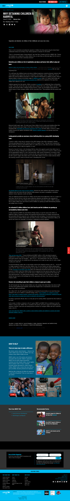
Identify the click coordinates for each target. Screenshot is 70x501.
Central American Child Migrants (20, 413)
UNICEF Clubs (27, 483)
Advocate (26, 477)
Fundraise (26, 480)
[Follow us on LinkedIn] (58, 482)
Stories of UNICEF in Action (62, 477)
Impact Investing (27, 481)
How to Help (27, 475)
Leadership (14, 480)
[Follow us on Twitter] (55, 482)
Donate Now (53, 2)
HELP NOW (11, 47)
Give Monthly (63, 2)
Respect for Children (6, 486)
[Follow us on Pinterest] (64, 482)
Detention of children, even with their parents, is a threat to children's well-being (23, 67)
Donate (26, 478)
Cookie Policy (24, 496)
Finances (13, 478)
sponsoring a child (19, 327)
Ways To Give (27, 484)
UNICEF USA (9, 6)
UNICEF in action (10, 10)
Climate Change (5, 481)
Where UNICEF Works (6, 487)
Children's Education (6, 477)
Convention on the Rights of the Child (21, 269)
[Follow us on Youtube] (60, 482)
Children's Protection (6, 480)
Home (4, 10)
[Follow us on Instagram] (62, 482)
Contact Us (15, 491)
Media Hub (65, 474)
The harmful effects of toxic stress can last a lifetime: (21, 190)
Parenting (4, 484)
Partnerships (14, 481)
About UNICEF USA (15, 475)
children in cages (37, 78)
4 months (39, 84)
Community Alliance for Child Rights (17, 484)
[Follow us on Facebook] (53, 482)
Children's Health (5, 478)
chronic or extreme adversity (39, 130)
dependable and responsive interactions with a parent (29, 128)
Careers (13, 477)
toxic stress (50, 69)
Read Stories (42, 2)
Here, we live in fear (14, 255)
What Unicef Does (6, 475)
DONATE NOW (12, 318)
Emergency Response (6, 483)
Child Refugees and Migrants (19, 415)
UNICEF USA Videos (64, 480)
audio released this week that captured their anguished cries (23, 80)
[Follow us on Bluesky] (66, 482)
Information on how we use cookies (61, 478)
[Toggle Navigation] (3, 6)
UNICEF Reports (64, 476)
